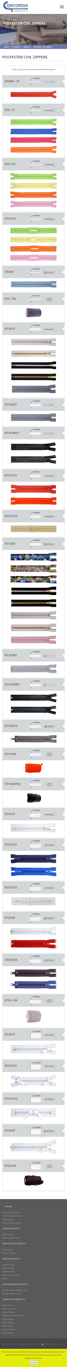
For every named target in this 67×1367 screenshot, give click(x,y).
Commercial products (13, 1299)
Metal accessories (9, 1309)
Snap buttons (8, 1319)
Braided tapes (8, 1265)
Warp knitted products (14, 1243)
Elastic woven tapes (10, 1238)
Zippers (27, 47)
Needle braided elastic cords (14, 1290)
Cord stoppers (8, 1333)
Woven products (10, 1228)
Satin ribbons (7, 1322)
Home (6, 47)
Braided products (11, 1259)
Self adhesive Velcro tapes (13, 1315)
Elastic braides (8, 1268)
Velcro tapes (7, 1326)
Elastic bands (7, 1249)
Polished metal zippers (12, 1223)
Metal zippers (8, 1219)
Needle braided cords (11, 1293)
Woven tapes (7, 1234)
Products (16, 47)
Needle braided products (15, 1284)
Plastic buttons (8, 1312)
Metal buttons (8, 1305)
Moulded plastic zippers (12, 1216)
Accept (34, 1362)
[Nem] (63, 1358)
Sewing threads (8, 1329)
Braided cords (8, 1271)
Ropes (5, 1278)
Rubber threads (9, 1253)
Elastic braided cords (11, 1275)
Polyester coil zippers (42, 47)
